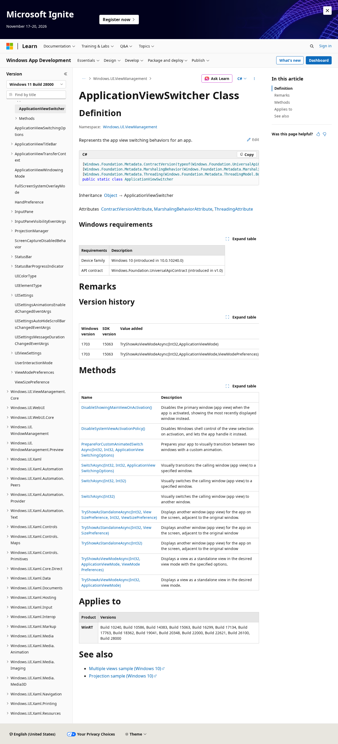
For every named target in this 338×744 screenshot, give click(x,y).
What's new (290, 60)
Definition (283, 88)
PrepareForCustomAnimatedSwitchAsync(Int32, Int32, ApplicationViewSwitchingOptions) (112, 450)
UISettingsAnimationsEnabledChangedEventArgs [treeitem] (40, 308)
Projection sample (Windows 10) (121, 676)
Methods (282, 102)
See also (281, 116)
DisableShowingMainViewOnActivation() (116, 407)
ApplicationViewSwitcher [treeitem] (41, 108)
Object (110, 195)
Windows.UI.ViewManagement (120, 78)
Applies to (283, 109)
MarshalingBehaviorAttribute (183, 209)
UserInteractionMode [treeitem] (34, 362)
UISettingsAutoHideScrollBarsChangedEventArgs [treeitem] (40, 324)
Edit (255, 139)
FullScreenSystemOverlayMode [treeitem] (40, 189)
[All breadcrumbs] (83, 78)
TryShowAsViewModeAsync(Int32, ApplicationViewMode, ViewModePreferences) (110, 564)
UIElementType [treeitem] (28, 285)
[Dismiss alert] (327, 10)
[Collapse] (65, 74)
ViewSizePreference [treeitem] (32, 382)
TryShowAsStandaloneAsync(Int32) (111, 543)
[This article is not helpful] (324, 134)
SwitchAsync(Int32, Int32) (103, 480)
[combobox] (36, 84)
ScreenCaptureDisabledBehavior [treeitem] (40, 244)
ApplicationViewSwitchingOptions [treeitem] (40, 131)
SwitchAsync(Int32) (98, 496)
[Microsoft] (9, 46)
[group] (169, 172)
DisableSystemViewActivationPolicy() (113, 428)
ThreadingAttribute (233, 209)
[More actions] (254, 78)
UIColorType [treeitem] (25, 275)
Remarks (282, 95)
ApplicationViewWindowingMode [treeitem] (39, 173)
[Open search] (312, 46)
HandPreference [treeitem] (29, 202)
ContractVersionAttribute (126, 209)
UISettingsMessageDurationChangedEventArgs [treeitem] (40, 340)
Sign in (325, 45)
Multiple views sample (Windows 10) (125, 668)
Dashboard (319, 60)
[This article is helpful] (318, 134)
